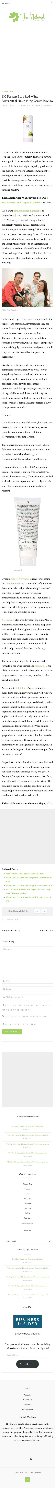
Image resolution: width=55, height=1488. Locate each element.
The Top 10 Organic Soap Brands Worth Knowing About (27, 1153)
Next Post (45, 931)
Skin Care (8, 92)
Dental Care (27, 1184)
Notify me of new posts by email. (21, 1024)
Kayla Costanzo (9, 105)
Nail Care (27, 1208)
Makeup (27, 1203)
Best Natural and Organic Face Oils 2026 (25, 873)
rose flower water (20, 579)
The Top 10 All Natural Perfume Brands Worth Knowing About (27, 1144)
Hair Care (27, 1198)
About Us (27, 1395)
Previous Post (11, 931)
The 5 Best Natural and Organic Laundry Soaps (27, 1126)
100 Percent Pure (11, 919)
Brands (27, 1230)
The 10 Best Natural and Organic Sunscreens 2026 (29, 885)
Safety (27, 1213)
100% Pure (21, 688)
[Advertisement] (27, 56)
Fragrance (27, 1189)
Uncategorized (27, 1223)
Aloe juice (7, 620)
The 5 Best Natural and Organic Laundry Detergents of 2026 (27, 1135)
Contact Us (27, 1399)
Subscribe (27, 1364)
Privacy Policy (27, 1409)
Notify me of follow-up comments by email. (26, 1017)
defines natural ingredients (27, 211)
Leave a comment (43, 105)
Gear (27, 1194)
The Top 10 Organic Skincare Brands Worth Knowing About (27, 1162)
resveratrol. (41, 666)
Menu (7, 3)
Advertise (27, 1404)
